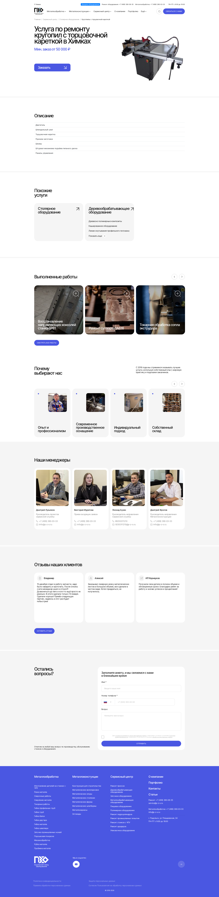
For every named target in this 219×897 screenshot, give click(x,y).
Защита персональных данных (102, 881)
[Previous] (174, 277)
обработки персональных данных (162, 737)
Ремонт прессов (117, 786)
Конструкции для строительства (86, 786)
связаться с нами (174, 11)
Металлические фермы (82, 802)
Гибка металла (40, 824)
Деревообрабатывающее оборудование (109, 210)
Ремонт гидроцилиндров (121, 814)
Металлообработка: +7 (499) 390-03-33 (150, 4)
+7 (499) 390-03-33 (48, 521)
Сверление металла (43, 800)
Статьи (153, 794)
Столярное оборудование (49, 210)
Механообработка (42, 840)
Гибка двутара (40, 820)
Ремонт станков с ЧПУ (120, 822)
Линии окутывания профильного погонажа (109, 231)
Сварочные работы (42, 796)
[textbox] (104, 702)
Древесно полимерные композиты (105, 221)
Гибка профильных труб (44, 808)
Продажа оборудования (90, 4)
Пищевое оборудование (121, 806)
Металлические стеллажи (83, 798)
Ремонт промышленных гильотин (124, 818)
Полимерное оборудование (122, 810)
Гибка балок (39, 816)
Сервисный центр (102, 11)
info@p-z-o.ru (45, 524)
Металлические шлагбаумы (84, 806)
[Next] (182, 277)
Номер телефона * (109, 696)
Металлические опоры (82, 794)
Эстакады (76, 814)
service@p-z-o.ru (156, 803)
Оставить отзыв (44, 631)
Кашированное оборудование (103, 226)
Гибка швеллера (41, 828)
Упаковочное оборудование (122, 830)
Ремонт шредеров (118, 826)
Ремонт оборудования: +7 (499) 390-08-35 (117, 4)
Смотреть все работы (46, 343)
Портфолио (133, 11)
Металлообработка (55, 11)
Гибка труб (39, 812)
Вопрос (104, 709)
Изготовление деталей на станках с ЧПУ (49, 787)
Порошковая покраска (44, 836)
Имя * (103, 682)
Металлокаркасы (79, 810)
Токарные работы (42, 804)
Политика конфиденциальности (47, 881)
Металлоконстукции (85, 776)
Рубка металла (40, 844)
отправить (141, 744)
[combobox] (108, 702)
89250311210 (121, 521)
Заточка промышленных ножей (48, 832)
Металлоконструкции (79, 11)
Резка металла (40, 792)
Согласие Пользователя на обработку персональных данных (115, 885)
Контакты (154, 788)
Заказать (44, 67)
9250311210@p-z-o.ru (125, 524)
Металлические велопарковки (85, 790)
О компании (119, 11)
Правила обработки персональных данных (51, 885)
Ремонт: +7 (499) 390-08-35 (161, 800)
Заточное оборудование (121, 796)
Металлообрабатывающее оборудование (121, 801)
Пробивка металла (42, 848)
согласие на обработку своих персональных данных (131, 735)
